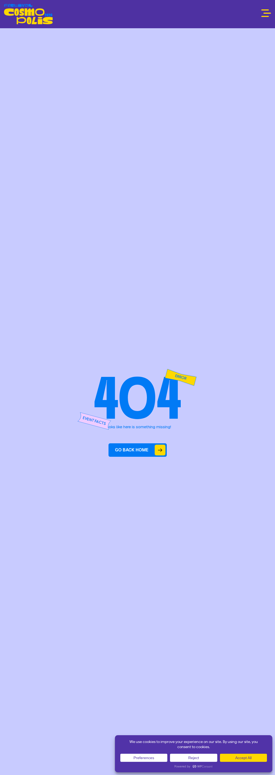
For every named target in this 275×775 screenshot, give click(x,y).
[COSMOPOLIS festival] (28, 14)
